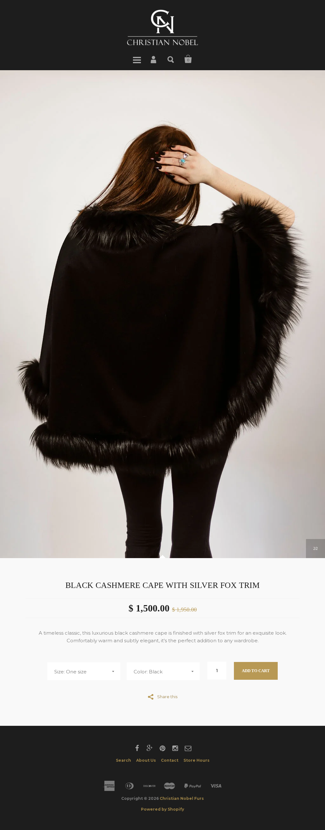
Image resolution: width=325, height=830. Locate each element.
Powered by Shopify (162, 809)
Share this (167, 696)
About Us (146, 760)
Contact (169, 760)
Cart (188, 59)
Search (171, 59)
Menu (137, 59)
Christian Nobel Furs (182, 798)
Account (154, 59)
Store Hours (196, 760)
